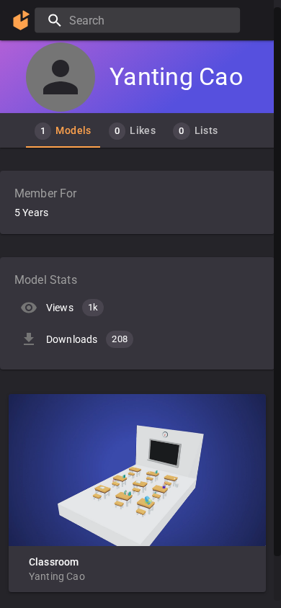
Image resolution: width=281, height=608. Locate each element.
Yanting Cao (57, 576)
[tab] (63, 130)
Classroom (54, 562)
